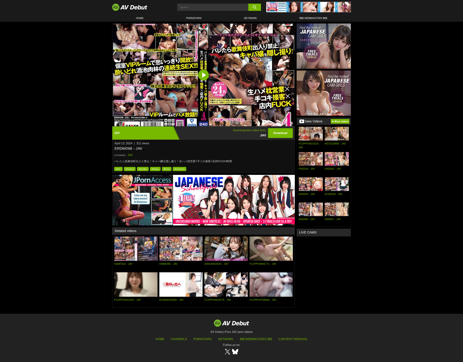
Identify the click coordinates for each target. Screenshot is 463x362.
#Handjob (143, 169)
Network (250, 18)
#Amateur (130, 169)
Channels (179, 339)
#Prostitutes (179, 169)
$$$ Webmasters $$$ (313, 18)
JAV (130, 155)
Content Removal (293, 339)
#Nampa (155, 169)
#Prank (167, 169)
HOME (140, 18)
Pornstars (193, 18)
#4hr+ (118, 169)
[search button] (254, 7)
